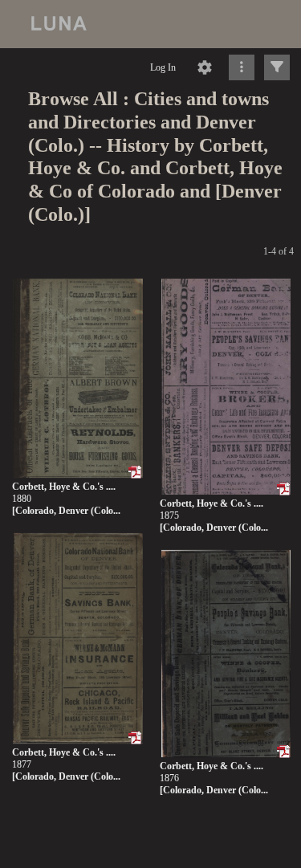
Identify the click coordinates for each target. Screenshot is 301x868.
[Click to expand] (277, 67)
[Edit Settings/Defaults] (204, 67)
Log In (163, 67)
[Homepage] (150, 24)
